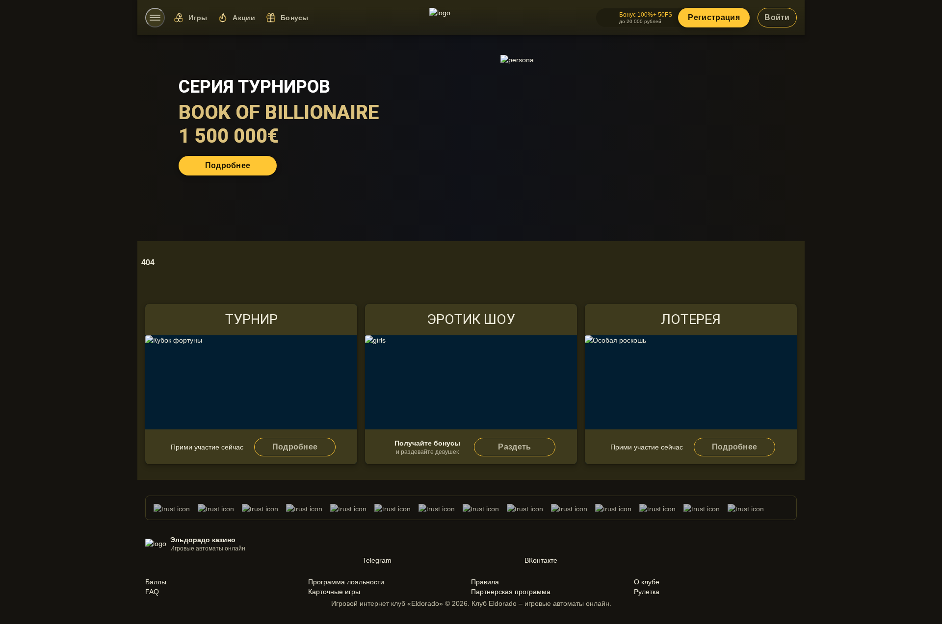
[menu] (155, 17)
